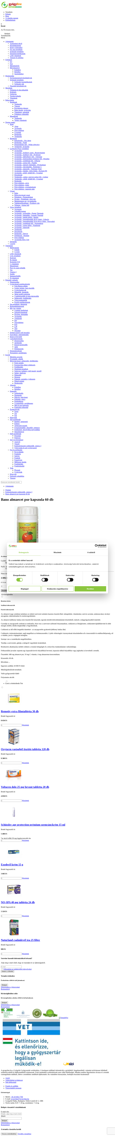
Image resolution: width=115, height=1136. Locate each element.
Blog (7, 16)
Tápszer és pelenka (16, 58)
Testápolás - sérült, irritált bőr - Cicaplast (28, 179)
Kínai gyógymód (16, 337)
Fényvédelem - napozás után (24, 189)
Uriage (12, 191)
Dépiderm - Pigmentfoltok (23, 197)
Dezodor (17, 331)
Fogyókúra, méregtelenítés (19, 335)
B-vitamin (13, 260)
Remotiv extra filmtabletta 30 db (20, 711)
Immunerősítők (15, 276)
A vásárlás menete (11, 18)
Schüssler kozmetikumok (23, 82)
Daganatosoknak (16, 351)
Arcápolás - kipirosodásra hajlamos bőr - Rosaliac (32, 159)
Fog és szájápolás (16, 450)
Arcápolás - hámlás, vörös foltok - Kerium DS (30, 171)
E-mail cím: (5, 1112)
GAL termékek (15, 256)
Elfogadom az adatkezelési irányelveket (18, 969)
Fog (11, 64)
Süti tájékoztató (10, 1082)
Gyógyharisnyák (20, 290)
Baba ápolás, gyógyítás (22, 110)
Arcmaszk (18, 209)
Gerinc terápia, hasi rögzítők (24, 288)
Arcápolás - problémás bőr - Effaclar (27, 161)
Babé (12, 124)
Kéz (15, 325)
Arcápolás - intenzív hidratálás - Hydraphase (30, 165)
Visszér (17, 444)
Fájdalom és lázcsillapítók (19, 90)
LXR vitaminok (15, 56)
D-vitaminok (14, 278)
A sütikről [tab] (91, 552)
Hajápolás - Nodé (20, 143)
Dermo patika (10, 122)
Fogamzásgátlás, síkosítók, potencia (27, 428)
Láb (15, 327)
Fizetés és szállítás (11, 1086)
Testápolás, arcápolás (21, 147)
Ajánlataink (9, 41)
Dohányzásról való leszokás (20, 333)
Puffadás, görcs (19, 399)
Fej (11, 62)
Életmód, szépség (11, 280)
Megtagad (25, 589)
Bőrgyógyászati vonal (22, 195)
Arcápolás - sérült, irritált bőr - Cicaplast (28, 173)
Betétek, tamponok (21, 422)
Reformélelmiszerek (17, 306)
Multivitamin (14, 248)
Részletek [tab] (57, 552)
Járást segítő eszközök (22, 294)
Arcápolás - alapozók (21, 227)
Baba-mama (9, 100)
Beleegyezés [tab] (24, 552)
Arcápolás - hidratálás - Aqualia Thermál (28, 215)
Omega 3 (13, 272)
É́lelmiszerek (18, 349)
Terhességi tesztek (20, 426)
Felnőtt (16, 250)
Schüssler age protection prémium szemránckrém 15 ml (33, 824)
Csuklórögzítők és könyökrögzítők (26, 296)
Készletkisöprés (15, 46)
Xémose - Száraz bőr (21, 205)
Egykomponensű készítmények (21, 78)
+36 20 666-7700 (17, 1097)
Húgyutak (13, 418)
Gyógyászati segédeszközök (20, 284)
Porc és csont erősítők (17, 268)
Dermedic (13, 242)
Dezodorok (18, 175)
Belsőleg (17, 72)
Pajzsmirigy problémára (18, 353)
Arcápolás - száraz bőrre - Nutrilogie (27, 225)
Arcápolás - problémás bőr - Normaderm (28, 223)
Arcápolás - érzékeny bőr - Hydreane (27, 155)
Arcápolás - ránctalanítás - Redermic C (28, 167)
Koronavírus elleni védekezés (24, 365)
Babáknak (13, 102)
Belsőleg (17, 389)
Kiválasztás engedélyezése (57, 589)
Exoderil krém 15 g (12, 864)
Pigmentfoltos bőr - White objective (27, 145)
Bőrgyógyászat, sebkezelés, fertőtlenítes (24, 361)
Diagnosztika (14, 282)
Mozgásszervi (15, 68)
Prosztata (17, 436)
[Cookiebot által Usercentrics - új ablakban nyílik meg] (96, 546)
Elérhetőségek (10, 20)
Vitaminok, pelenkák (21, 112)
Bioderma (13, 139)
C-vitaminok (14, 264)
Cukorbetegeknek (16, 339)
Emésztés (13, 391)
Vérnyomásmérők (20, 300)
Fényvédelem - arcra (21, 183)
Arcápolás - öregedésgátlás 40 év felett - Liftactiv (31, 219)
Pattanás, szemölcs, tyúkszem (24, 379)
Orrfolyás (13, 94)
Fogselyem (18, 460)
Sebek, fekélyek (20, 373)
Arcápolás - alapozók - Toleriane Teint (28, 169)
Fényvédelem (19, 130)
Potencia (17, 438)
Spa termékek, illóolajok (18, 304)
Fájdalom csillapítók (21, 114)
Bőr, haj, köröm (15, 308)
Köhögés (13, 92)
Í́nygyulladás (18, 452)
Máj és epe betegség (21, 405)
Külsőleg (17, 387)
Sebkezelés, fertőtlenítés (22, 298)
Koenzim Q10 (15, 262)
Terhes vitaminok (20, 120)
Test (15, 329)
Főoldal (8, 490)
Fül (15, 415)
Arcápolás (18, 128)
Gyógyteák (18, 472)
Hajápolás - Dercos (21, 234)
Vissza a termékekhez (9, 1134)
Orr (15, 413)
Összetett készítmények (18, 86)
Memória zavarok (16, 357)
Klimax (17, 424)
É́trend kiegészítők (21, 345)
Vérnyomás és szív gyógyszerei (25, 448)
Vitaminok (13, 98)
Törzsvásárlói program (13, 1088)
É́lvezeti (17, 470)
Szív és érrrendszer (16, 440)
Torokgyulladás (15, 96)
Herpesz (17, 377)
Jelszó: (3, 1116)
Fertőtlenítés (18, 367)
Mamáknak (14, 116)
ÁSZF (7, 1078)
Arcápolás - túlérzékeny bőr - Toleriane (28, 157)
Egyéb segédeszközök (22, 302)
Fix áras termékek (16, 50)
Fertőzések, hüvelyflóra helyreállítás (27, 430)
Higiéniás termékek (21, 369)
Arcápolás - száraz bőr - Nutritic (25, 163)
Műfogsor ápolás (20, 462)
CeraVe (12, 244)
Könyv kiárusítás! (16, 48)
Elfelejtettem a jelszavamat (10, 987)
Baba (16, 193)
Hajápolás (17, 134)
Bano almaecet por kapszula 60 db (17, 494)
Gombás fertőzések (21, 310)
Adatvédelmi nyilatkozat (14, 1080)
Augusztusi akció (16, 43)
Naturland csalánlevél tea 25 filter (20, 940)
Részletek (25, 725)
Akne (16, 126)
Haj (15, 320)
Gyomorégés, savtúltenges (23, 403)
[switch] (45, 580)
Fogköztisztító (19, 466)
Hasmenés (18, 395)
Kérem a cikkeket (7, 971)
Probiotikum (18, 401)
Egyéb (7, 355)
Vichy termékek (15, 207)
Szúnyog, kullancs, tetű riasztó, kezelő (27, 371)
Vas (11, 270)
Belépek (4, 985)
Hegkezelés (18, 383)
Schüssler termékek (17, 52)
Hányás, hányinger (21, 397)
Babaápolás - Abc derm (22, 141)
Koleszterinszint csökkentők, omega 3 (27, 446)
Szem (16, 411)
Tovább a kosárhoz (24, 1134)
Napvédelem (18, 322)
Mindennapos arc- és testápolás (25, 201)
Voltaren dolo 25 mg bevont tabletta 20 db (25, 786)
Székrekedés (18, 393)
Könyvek (13, 474)
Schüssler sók (19, 84)
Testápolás (18, 136)
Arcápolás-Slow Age (21, 240)
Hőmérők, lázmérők (21, 292)
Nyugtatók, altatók (16, 359)
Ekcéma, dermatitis (21, 314)
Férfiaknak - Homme (21, 236)
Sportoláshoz (19, 74)
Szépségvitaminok (20, 312)
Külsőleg (17, 70)
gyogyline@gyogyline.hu (20, 1099)
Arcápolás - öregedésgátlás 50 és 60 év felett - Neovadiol (34, 221)
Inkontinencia (19, 432)
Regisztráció (5, 989)
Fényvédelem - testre (21, 185)
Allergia (13, 385)
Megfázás (8, 88)
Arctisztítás (18, 151)
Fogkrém (17, 454)
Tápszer (17, 106)
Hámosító (17, 375)
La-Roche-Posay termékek (19, 149)
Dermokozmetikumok (17, 54)
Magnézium (14, 266)
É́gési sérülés (19, 363)
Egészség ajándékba (17, 476)
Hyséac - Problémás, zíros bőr (25, 199)
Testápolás (18, 104)
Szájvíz (17, 456)
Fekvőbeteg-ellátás (21, 286)
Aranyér (17, 442)
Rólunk (8, 14)
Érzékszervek (14, 409)
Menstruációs (14, 66)
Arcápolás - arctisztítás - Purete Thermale (28, 213)
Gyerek (17, 252)
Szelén (12, 274)
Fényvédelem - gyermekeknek (25, 187)
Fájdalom (8, 60)
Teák (16, 347)
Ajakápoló (18, 318)
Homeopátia (9, 76)
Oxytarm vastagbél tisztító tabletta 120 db (25, 749)
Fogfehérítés (18, 464)
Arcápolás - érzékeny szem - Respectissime (29, 153)
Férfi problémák (15, 434)
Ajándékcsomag (20, 211)
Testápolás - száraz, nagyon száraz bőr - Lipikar (31, 177)
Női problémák (15, 420)
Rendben (90, 589)
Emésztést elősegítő (21, 407)
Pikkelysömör (19, 381)
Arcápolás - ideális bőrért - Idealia (26, 217)
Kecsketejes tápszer (21, 108)
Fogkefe (17, 458)
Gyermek (17, 132)
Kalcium (13, 258)
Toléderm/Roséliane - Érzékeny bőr (27, 203)
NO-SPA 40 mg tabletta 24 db (18, 902)
